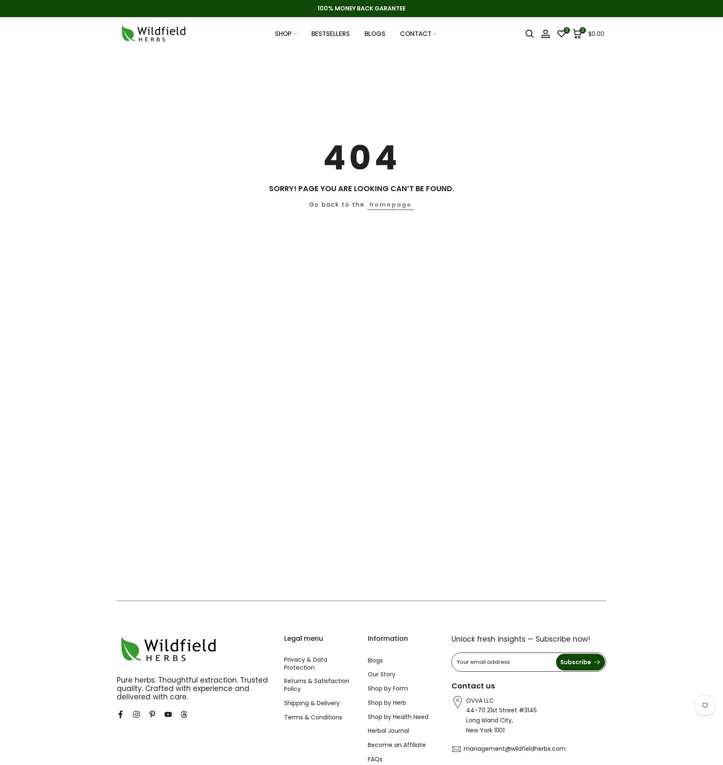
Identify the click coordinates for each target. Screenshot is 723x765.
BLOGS (374, 33)
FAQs (375, 759)
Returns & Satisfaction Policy (316, 685)
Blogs (375, 661)
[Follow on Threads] (184, 714)
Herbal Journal (388, 731)
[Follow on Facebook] (120, 714)
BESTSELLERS (330, 33)
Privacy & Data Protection (305, 664)
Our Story (381, 674)
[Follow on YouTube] (168, 714)
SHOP (283, 33)
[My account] (545, 33)
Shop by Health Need (398, 717)
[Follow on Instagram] (136, 714)
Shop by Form (388, 689)
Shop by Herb (387, 703)
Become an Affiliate (397, 745)
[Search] (529, 33)
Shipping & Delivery (312, 703)
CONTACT (415, 33)
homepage (390, 204)
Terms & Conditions (313, 718)
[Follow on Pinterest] (152, 714)
